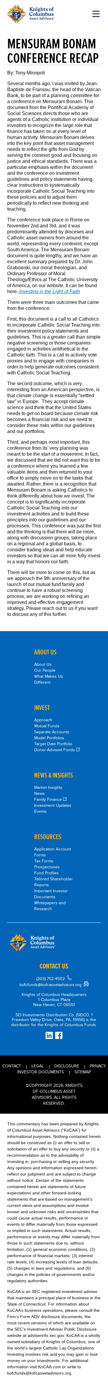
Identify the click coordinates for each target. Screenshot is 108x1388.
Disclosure (66, 1066)
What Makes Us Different (48, 679)
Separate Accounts (51, 732)
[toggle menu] (96, 14)
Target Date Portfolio (53, 744)
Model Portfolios (49, 738)
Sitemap (82, 1072)
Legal (38, 1066)
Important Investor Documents (51, 894)
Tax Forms (43, 861)
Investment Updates (52, 805)
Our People (45, 670)
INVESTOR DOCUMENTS (40, 1072)
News (39, 793)
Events (40, 811)
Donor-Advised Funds (54, 750)
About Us (43, 664)
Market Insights (48, 787)
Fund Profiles (46, 873)
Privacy (98, 1066)
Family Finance (48, 799)
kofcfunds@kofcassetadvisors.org (51, 985)
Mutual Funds (46, 726)
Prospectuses (47, 867)
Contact (11, 1066)
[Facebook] (58, 1035)
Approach (43, 720)
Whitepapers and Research (50, 906)
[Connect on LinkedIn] (49, 1035)
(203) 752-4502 (50, 979)
